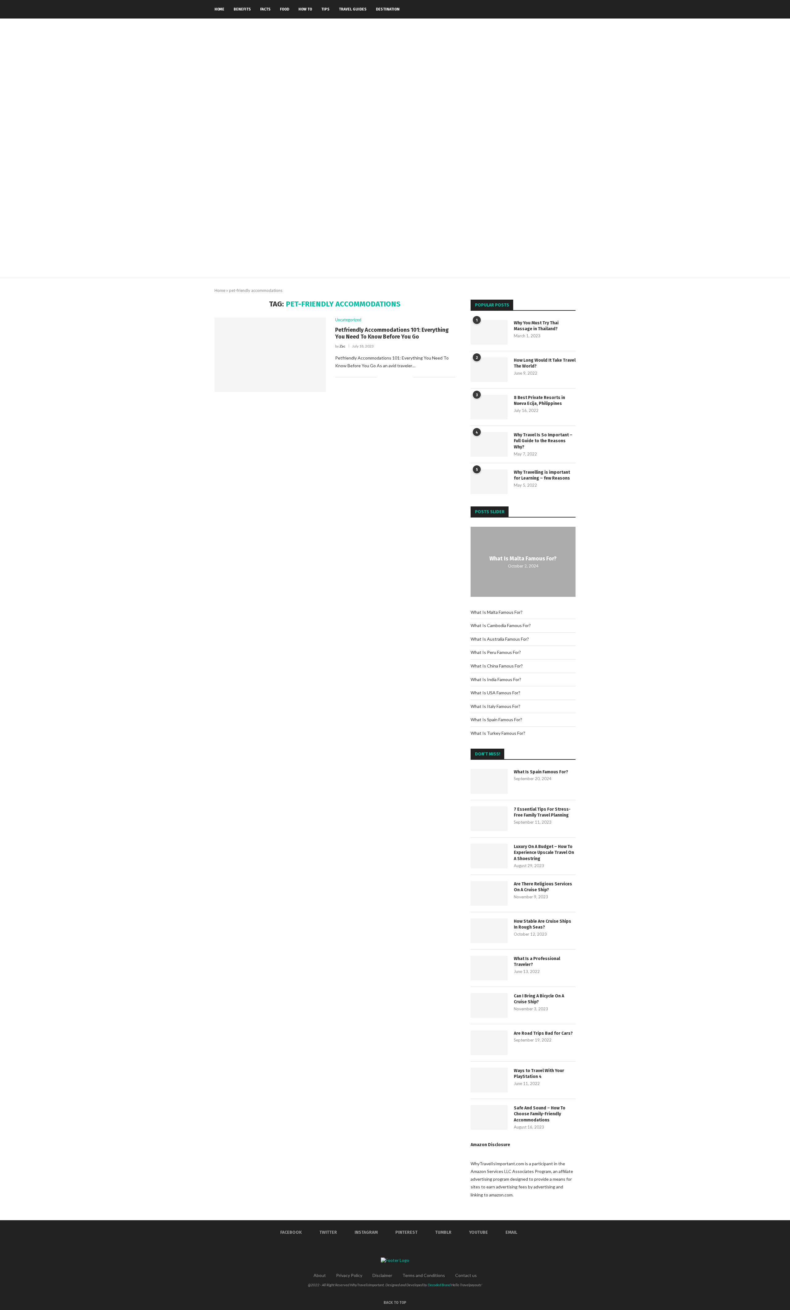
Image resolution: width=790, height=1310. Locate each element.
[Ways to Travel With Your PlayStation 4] (489, 1080)
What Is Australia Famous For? (500, 639)
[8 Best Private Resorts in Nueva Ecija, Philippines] (489, 407)
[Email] (563, 9)
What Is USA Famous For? (495, 692)
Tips (325, 9)
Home (219, 9)
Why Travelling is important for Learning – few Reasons (542, 475)
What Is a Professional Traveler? (537, 961)
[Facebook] (524, 9)
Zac (342, 346)
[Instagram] (537, 9)
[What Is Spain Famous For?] (489, 781)
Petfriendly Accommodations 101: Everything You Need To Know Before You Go (392, 333)
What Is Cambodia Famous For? (501, 625)
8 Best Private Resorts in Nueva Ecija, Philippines (539, 400)
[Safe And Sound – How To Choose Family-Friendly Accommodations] (489, 1117)
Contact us (466, 1275)
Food (284, 9)
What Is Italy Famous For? (495, 706)
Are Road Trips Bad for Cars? (543, 1033)
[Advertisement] (395, 231)
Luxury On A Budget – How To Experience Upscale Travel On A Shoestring (544, 852)
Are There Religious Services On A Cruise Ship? (543, 887)
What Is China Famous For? (497, 665)
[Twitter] (531, 9)
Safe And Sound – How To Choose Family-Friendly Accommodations (539, 1114)
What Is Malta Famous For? (523, 558)
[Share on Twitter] (395, 377)
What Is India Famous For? (496, 679)
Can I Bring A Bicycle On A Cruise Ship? (539, 999)
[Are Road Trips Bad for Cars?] (489, 1042)
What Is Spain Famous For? (496, 719)
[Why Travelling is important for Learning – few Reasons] (489, 481)
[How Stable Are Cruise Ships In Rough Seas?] (489, 930)
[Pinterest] (544, 9)
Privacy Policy (349, 1275)
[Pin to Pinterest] (402, 377)
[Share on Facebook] (389, 377)
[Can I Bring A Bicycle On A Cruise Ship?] (489, 1005)
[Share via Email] (408, 377)
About (320, 1275)
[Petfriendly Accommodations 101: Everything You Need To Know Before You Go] (270, 355)
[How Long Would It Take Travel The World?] (489, 369)
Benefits (242, 9)
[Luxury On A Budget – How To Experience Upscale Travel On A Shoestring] (489, 856)
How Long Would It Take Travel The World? (545, 363)
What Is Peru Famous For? (496, 652)
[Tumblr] (550, 9)
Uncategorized (348, 320)
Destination (388, 9)
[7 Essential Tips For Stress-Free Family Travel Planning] (489, 818)
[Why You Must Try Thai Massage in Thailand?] (489, 332)
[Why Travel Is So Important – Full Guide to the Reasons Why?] (489, 444)
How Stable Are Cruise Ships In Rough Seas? (542, 924)
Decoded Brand (439, 1285)
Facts (265, 9)
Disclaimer (382, 1275)
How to (305, 9)
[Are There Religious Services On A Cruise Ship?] (489, 893)
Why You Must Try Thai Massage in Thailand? (536, 326)
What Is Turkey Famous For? (498, 733)
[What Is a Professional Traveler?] (489, 968)
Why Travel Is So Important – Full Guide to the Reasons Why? (543, 441)
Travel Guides (353, 9)
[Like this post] (381, 377)
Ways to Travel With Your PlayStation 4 (539, 1073)
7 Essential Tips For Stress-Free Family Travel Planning (542, 812)
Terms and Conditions (423, 1275)
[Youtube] (557, 9)
